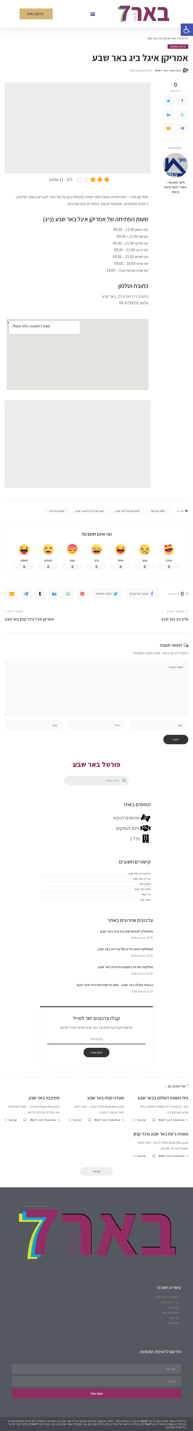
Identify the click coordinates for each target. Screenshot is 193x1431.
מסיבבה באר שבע (44, 1098)
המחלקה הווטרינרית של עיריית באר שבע (125, 949)
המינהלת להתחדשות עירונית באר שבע (126, 931)
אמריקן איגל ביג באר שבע (89, 511)
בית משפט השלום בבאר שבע (163, 1098)
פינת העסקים (177, 46)
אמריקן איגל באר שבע (127, 511)
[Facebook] (182, 101)
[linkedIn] (168, 114)
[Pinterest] (82, 594)
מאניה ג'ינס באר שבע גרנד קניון (161, 1134)
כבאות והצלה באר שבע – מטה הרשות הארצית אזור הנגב (114, 985)
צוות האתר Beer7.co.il (168, 70)
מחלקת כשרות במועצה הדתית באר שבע (125, 967)
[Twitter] (168, 101)
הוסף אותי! (96, 1052)
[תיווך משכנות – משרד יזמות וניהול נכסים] (175, 165)
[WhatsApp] (182, 114)
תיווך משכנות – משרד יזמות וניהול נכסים (175, 187)
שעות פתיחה (56, 511)
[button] (92, 14)
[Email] (168, 128)
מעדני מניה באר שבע (105, 1098)
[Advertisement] (78, 128)
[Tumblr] (40, 594)
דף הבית (183, 38)
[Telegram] (182, 128)
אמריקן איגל (157, 511)
